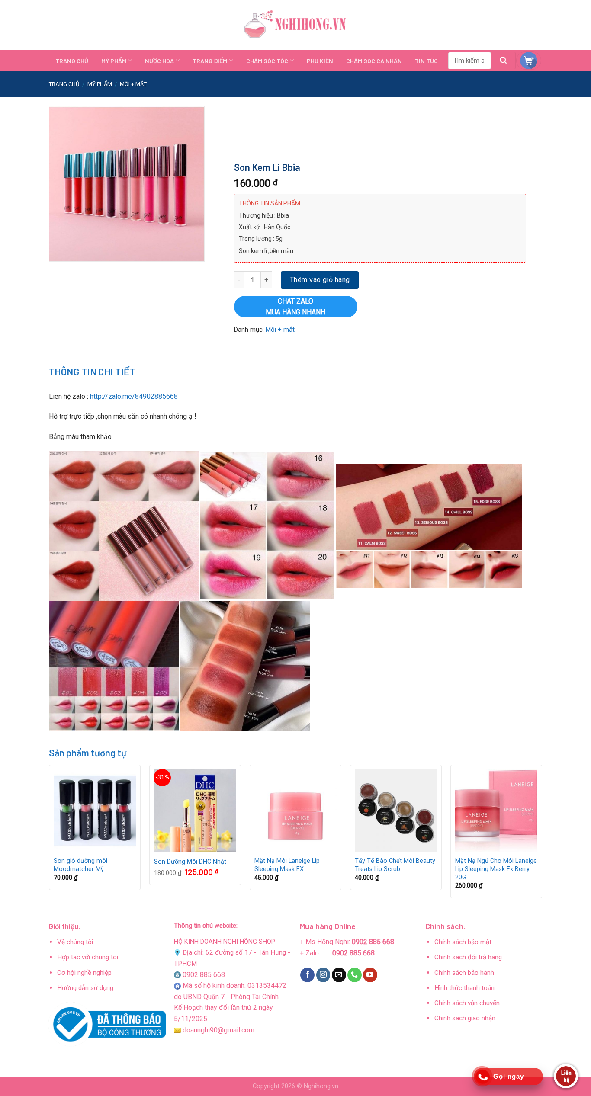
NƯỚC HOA (159, 60)
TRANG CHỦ (71, 60)
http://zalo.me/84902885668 (133, 396)
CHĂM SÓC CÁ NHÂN (374, 60)
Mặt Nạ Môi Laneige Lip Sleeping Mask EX (287, 865)
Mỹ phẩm (99, 84)
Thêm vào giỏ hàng (320, 280)
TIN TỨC (426, 60)
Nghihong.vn (321, 1086)
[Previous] (49, 835)
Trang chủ (64, 84)
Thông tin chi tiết (92, 371)
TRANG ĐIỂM (210, 60)
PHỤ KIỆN (320, 60)
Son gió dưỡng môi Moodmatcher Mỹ (80, 865)
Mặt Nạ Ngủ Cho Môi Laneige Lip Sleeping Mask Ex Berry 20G (496, 869)
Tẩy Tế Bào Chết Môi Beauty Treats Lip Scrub (395, 865)
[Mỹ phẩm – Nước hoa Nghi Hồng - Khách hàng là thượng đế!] (295, 25)
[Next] (541, 835)
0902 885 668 (204, 975)
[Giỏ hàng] (528, 60)
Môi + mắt (133, 84)
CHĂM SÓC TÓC (267, 60)
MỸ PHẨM (113, 60)
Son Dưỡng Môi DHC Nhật (190, 861)
